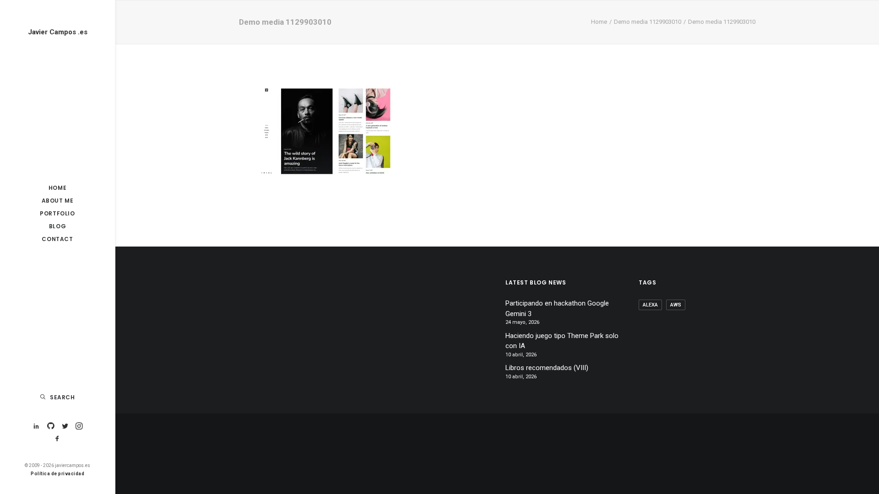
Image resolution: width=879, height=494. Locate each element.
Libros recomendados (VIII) (546, 368)
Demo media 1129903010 (647, 21)
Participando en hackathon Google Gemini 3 (557, 308)
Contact (57, 239)
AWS (675, 305)
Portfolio (57, 213)
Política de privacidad (57, 473)
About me (58, 200)
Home (57, 188)
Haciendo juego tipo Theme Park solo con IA (562, 341)
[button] (36, 426)
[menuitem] (57, 188)
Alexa (650, 305)
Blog (57, 226)
